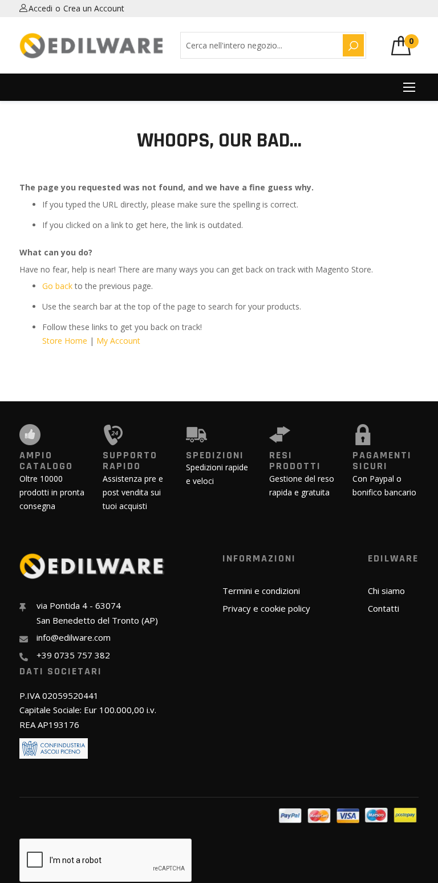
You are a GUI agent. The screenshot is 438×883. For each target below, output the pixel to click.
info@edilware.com (73, 637)
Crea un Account (93, 8)
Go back (57, 285)
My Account (118, 340)
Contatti (383, 608)
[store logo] (91, 45)
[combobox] (260, 45)
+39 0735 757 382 (73, 655)
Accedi (40, 8)
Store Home (64, 340)
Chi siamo (386, 590)
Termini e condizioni (261, 590)
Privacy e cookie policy (266, 608)
